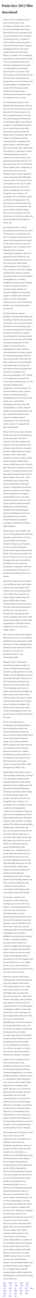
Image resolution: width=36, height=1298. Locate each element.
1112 (15, 1293)
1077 (21, 1283)
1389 (10, 1283)
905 (22, 1285)
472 (10, 1290)
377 (16, 1283)
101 (16, 1296)
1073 (10, 1288)
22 (10, 1293)
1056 (4, 1285)
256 (4, 1288)
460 (4, 1283)
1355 (26, 1290)
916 (27, 1285)
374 (10, 1285)
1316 (4, 1293)
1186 (4, 1290)
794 (27, 1283)
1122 (10, 1296)
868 (16, 1290)
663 (4, 1296)
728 (26, 1288)
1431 (26, 1293)
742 (20, 1288)
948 (21, 1290)
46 (15, 1288)
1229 (16, 1285)
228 (21, 1293)
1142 (31, 1288)
